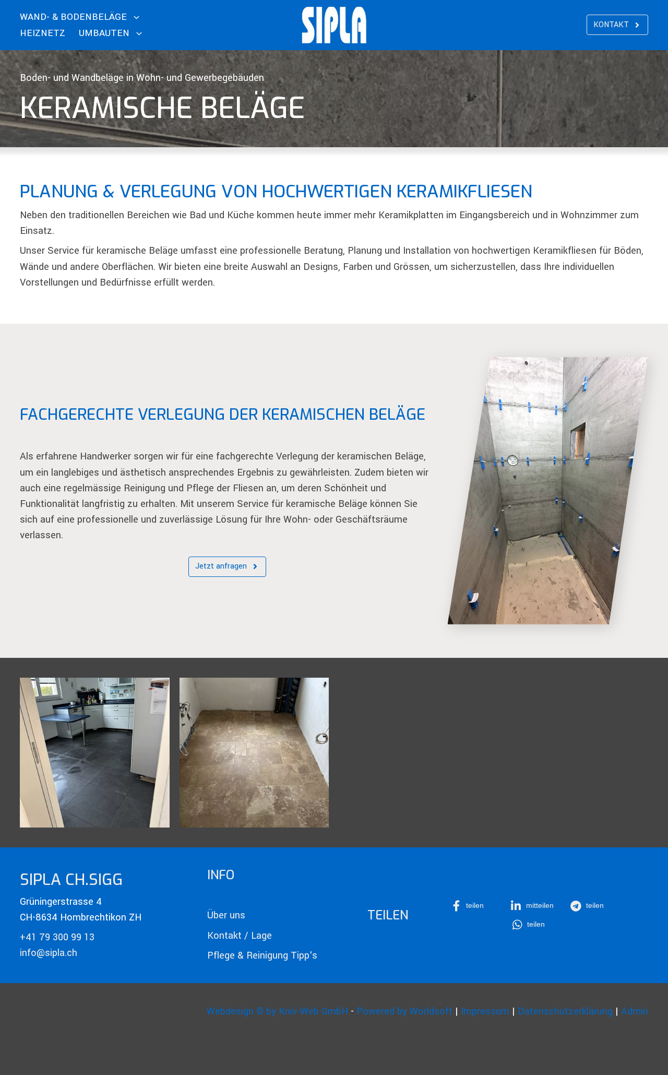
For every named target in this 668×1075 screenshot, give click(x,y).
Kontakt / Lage (239, 935)
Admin (634, 1011)
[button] (474, 905)
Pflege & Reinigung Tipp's (262, 955)
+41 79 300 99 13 (57, 937)
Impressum (485, 1011)
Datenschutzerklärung (565, 1011)
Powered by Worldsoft (404, 1011)
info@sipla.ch (48, 953)
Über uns (226, 915)
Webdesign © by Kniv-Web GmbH (277, 1011)
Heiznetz (42, 33)
